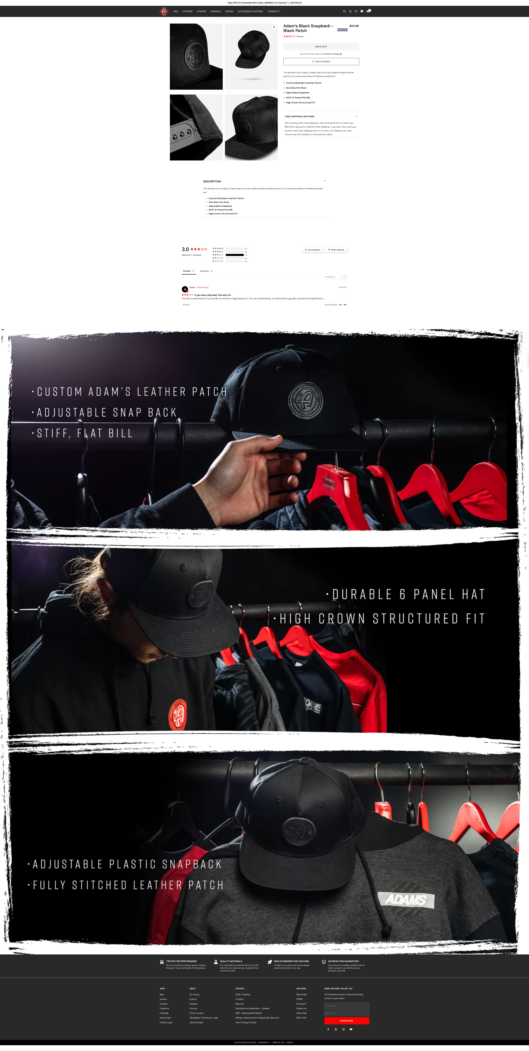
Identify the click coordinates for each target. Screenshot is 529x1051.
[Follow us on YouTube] (351, 1029)
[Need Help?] (362, 11)
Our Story (194, 994)
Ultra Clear (301, 1013)
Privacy (290, 1042)
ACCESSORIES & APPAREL (250, 11)
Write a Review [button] (337, 250)
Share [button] (187, 304)
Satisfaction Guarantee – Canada (252, 1008)
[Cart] (367, 11)
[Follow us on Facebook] (328, 1029)
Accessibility (264, 1042)
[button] (341, 304)
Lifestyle (164, 1013)
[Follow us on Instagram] (343, 1029)
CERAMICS (215, 11)
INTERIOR (201, 11)
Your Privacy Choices (246, 1022)
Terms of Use (278, 1042)
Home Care (165, 1017)
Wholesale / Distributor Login (204, 1017)
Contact (240, 999)
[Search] (344, 11)
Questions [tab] (204, 271)
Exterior (164, 1003)
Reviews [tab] (187, 271)
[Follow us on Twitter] (336, 1029)
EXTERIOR (187, 11)
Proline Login (166, 1022)
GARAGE (229, 11)
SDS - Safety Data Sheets (249, 1013)
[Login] (350, 11)
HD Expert (301, 1003)
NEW (176, 11)
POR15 (299, 999)
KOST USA (301, 1017)
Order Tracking (243, 994)
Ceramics (164, 1008)
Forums (193, 1008)
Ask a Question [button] (314, 250)
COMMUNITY (274, 11)
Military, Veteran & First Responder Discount (257, 1017)
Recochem (301, 994)
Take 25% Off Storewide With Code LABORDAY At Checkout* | (264, 2)
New (162, 994)
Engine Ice (301, 1008)
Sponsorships (196, 1022)
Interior (163, 999)
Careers (194, 1003)
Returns (240, 1003)
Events (193, 999)
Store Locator (197, 1013)
